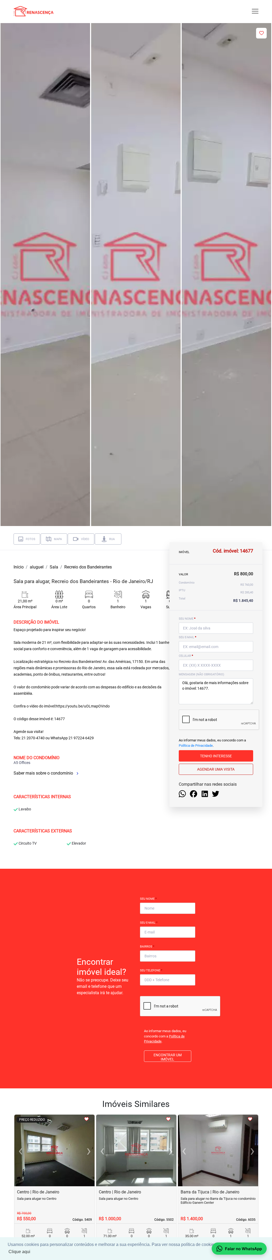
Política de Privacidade (196, 746)
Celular (186, 656)
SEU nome (187, 618)
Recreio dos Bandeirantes (88, 567)
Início (19, 567)
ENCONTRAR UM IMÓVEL (168, 1057)
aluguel (37, 567)
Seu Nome (148, 899)
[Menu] (255, 11)
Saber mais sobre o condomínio (44, 773)
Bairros (147, 946)
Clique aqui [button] (19, 1251)
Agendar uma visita (216, 769)
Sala (54, 567)
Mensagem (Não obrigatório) (201, 674)
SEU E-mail (187, 637)
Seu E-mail (149, 922)
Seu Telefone (151, 970)
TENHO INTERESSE (216, 756)
